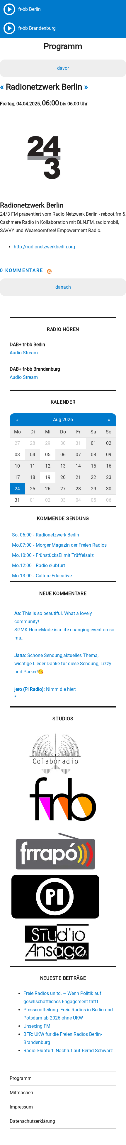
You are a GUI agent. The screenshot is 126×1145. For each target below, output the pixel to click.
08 (93, 454)
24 (17, 489)
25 (32, 489)
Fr (78, 432)
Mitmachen (21, 1092)
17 (17, 477)
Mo (17, 432)
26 (47, 489)
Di (32, 432)
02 (108, 443)
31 (78, 443)
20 (63, 477)
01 (93, 443)
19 (47, 477)
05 (47, 454)
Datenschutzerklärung (32, 1121)
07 (78, 454)
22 (93, 477)
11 (32, 466)
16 (108, 466)
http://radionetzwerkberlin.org (44, 247)
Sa (93, 432)
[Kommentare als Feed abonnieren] (63, 271)
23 (108, 477)
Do (63, 432)
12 (47, 466)
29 (47, 443)
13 (63, 466)
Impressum (21, 1107)
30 (63, 443)
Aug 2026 (63, 419)
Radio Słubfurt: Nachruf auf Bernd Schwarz (68, 1050)
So (108, 432)
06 (63, 454)
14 (78, 466)
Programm (21, 1078)
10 (17, 466)
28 (32, 443)
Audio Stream (24, 352)
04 (32, 454)
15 (93, 466)
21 (78, 477)
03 (17, 454)
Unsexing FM (36, 1026)
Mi (47, 432)
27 (17, 443)
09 (108, 454)
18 (32, 477)
